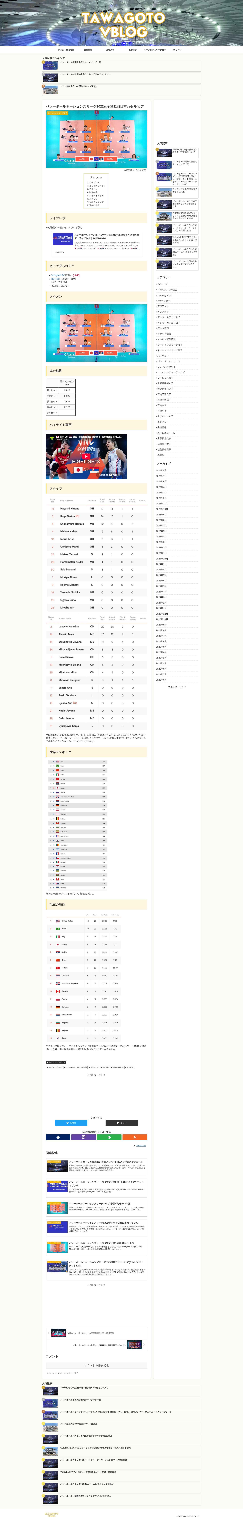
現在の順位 (94, 205)
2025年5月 (161, 531)
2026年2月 (161, 498)
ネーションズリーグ (55, 1068)
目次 (92, 177)
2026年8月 (161, 470)
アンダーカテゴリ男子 (168, 323)
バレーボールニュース (168, 361)
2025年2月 (161, 547)
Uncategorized (164, 295)
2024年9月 (161, 564)
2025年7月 (161, 525)
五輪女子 (162, 405)
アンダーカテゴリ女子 (168, 317)
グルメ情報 (163, 328)
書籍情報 (162, 427)
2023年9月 (161, 624)
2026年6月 (161, 481)
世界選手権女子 (165, 383)
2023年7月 (161, 636)
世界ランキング (96, 202)
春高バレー (163, 422)
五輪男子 (162, 411)
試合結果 (93, 192)
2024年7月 (161, 575)
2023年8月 (161, 630)
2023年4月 (161, 652)
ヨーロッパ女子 (165, 378)
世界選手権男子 (165, 389)
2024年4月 (161, 591)
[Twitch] (83, 1137)
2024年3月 (161, 597)
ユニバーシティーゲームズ (171, 372)
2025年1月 (161, 553)
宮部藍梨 (106, 1068)
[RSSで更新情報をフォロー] (135, 1137)
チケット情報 (164, 333)
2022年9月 (161, 663)
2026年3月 (161, 492)
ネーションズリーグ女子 (57, 1062)
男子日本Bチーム (166, 433)
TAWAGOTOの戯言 (167, 289)
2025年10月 (162, 509)
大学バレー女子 (165, 416)
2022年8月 (161, 669)
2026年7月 (161, 476)
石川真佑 (130, 1068)
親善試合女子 (164, 444)
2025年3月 (161, 542)
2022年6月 (161, 680)
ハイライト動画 (96, 195)
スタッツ (93, 199)
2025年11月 (162, 503)
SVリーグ (162, 284)
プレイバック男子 (166, 367)
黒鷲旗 (160, 455)
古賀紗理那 (83, 1068)
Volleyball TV (58, 275)
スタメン (93, 189)
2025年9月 (161, 514)
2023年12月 (162, 614)
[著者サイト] (58, 1137)
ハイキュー (163, 356)
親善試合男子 (164, 449)
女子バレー (94, 1068)
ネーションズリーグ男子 (170, 350)
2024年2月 (161, 603)
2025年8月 (161, 520)
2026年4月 (161, 487)
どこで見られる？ (97, 185)
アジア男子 (163, 312)
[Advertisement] (96, 1095)
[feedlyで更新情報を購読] (109, 1137)
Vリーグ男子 (163, 300)
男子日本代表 (164, 438)
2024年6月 (161, 580)
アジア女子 (163, 306)
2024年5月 (161, 586)
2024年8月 (161, 569)
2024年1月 (161, 608)
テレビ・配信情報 (166, 339)
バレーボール (70, 1068)
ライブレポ (94, 182)
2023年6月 (161, 641)
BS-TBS (55, 279)
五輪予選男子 (164, 400)
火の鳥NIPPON (118, 1068)
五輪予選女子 (164, 394)
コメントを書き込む (96, 1365)
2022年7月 (161, 674)
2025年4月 (161, 536)
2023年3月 (161, 658)
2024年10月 (162, 558)
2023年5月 (161, 647)
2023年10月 (162, 619)
